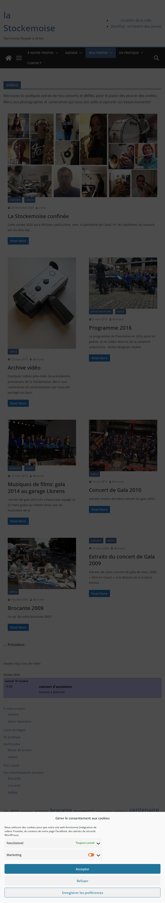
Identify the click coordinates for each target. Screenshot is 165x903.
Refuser (82, 881)
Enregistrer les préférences (82, 893)
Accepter (82, 869)
